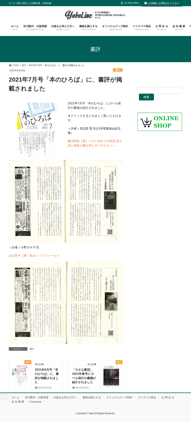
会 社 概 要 (18, 401)
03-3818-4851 (131, 3)
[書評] (20, 374)
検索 (146, 97)
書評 (117, 70)
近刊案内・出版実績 (36, 397)
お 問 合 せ (168, 397)
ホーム (15, 397)
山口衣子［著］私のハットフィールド (34, 255)
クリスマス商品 (147, 397)
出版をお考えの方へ (65, 397)
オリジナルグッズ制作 (119, 397)
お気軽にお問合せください (164, 3)
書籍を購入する (92, 397)
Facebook (35, 401)
